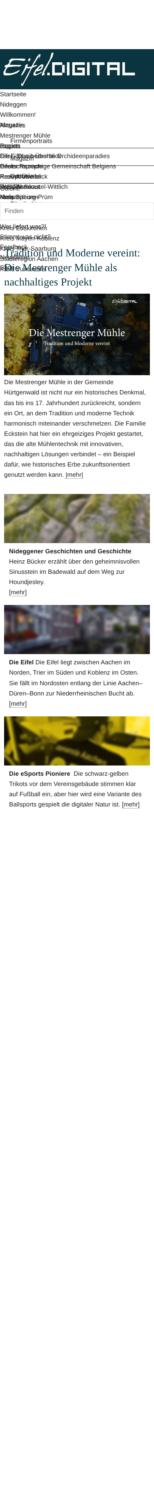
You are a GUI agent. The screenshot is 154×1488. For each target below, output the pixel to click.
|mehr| (73, 474)
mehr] (19, 592)
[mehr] (18, 703)
